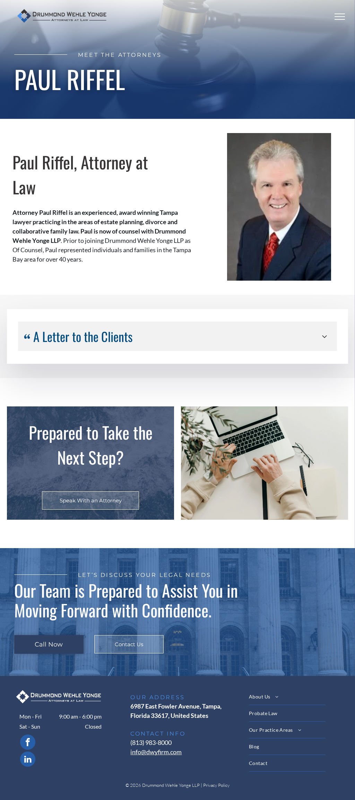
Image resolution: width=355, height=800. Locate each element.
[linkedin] (27, 759)
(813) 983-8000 (151, 742)
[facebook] (27, 743)
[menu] (340, 17)
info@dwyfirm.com (156, 752)
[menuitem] (296, 696)
